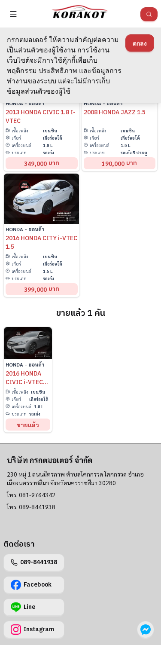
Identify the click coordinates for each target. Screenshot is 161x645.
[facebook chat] (145, 629)
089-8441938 (38, 562)
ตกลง (140, 43)
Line (29, 607)
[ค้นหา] (149, 14)
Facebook (38, 585)
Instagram (39, 629)
